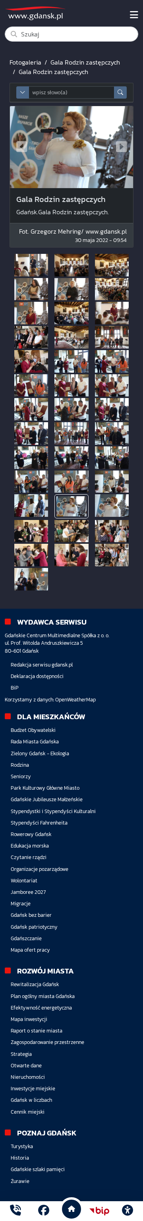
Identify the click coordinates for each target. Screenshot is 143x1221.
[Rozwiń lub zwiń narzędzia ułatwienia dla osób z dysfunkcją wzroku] (127, 1211)
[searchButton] (120, 92)
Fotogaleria (25, 62)
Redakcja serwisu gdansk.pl (42, 665)
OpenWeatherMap (75, 699)
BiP (15, 687)
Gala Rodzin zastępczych (85, 62)
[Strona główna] (15, 1211)
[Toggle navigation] (134, 15)
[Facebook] (43, 1211)
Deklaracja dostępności (37, 676)
